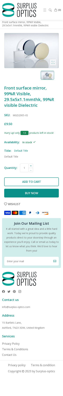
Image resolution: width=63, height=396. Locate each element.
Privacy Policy (11, 344)
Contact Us (9, 355)
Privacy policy (17, 365)
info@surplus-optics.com (16, 307)
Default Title (11, 156)
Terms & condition (43, 365)
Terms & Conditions (15, 349)
